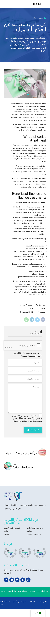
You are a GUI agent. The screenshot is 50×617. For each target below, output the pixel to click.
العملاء (6, 534)
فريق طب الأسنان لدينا (35, 528)
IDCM (37, 3)
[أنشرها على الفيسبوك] (43, 319)
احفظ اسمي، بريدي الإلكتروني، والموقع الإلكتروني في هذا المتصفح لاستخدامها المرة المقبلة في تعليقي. (26, 418)
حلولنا (6, 531)
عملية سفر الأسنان (20, 601)
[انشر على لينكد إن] (32, 319)
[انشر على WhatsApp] (26, 319)
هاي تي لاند (21, 591)
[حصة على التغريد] (37, 319)
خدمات (32, 601)
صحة (41, 18)
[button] (41, 83)
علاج (35, 18)
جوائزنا (29, 531)
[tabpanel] (25, 83)
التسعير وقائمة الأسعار (12, 528)
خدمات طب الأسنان (34, 534)
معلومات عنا (42, 601)
